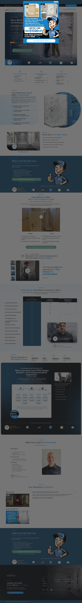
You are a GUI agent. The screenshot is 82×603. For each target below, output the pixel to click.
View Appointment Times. (41, 41)
